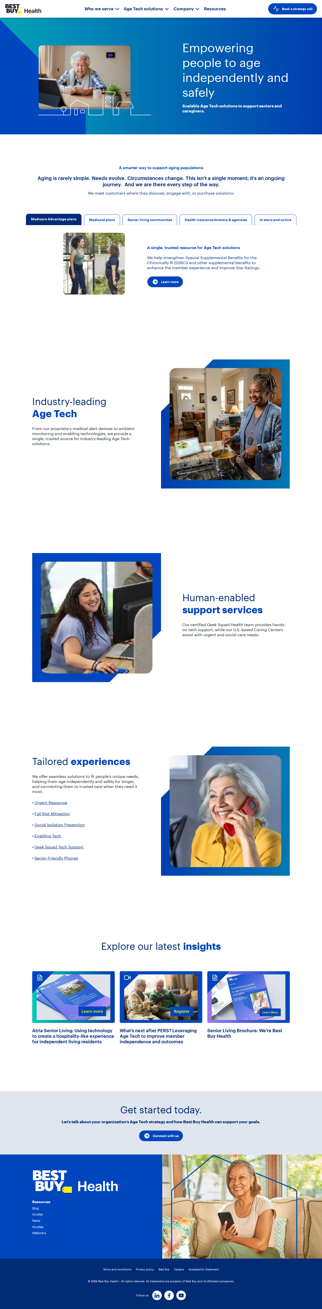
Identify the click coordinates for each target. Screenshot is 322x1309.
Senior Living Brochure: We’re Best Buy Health (244, 1033)
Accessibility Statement (203, 1269)
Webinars (39, 1233)
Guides (37, 1214)
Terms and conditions (117, 1269)
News (36, 1221)
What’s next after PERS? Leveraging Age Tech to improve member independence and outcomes (158, 1036)
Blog (35, 1208)
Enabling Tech (47, 835)
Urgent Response (50, 802)
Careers (179, 1269)
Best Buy (164, 1269)
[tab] (54, 220)
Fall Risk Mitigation (52, 813)
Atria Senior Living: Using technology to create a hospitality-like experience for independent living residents (73, 1036)
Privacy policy (145, 1269)
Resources (215, 8)
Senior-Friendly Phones (56, 858)
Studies (38, 1227)
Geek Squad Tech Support (59, 846)
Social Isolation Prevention (59, 824)
